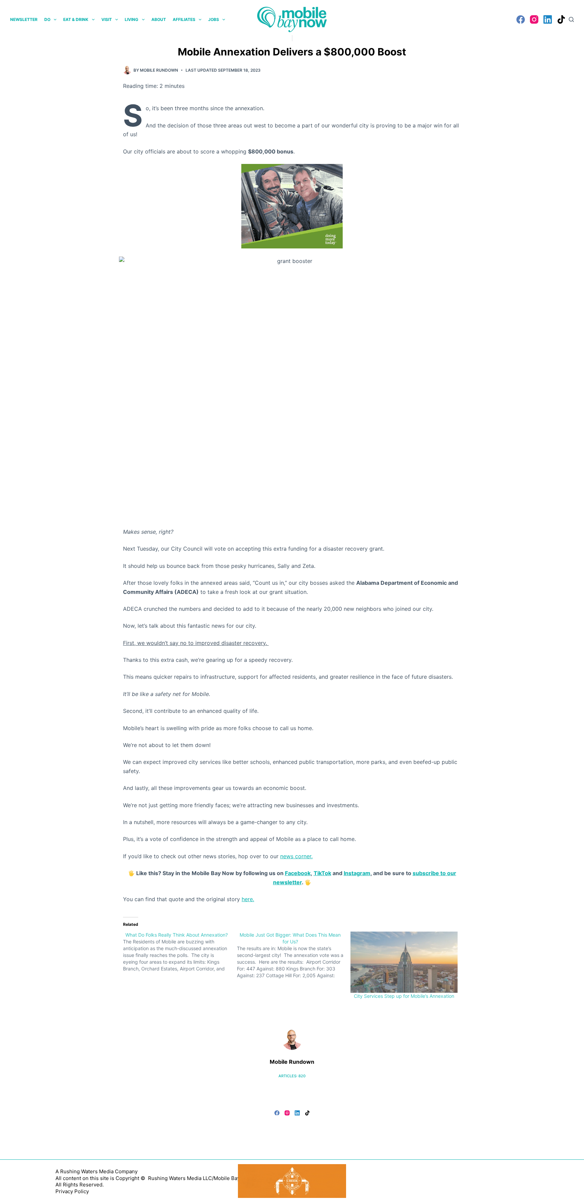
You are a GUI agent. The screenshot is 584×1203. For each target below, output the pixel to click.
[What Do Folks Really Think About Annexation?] (180, 952)
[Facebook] (520, 19)
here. (248, 899)
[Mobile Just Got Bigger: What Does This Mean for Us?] (294, 955)
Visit (106, 19)
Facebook (298, 873)
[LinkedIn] (547, 19)
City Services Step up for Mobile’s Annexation (404, 996)
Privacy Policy (72, 1191)
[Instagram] (534, 19)
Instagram (357, 873)
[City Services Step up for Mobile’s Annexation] (404, 962)
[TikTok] (561, 19)
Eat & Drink (75, 19)
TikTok (322, 873)
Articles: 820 (292, 1076)
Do (47, 19)
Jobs (213, 19)
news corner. (296, 856)
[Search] (571, 19)
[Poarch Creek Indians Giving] (292, 1180)
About (158, 19)
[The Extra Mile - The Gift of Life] (292, 205)
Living (131, 19)
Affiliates (184, 19)
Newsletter (24, 19)
